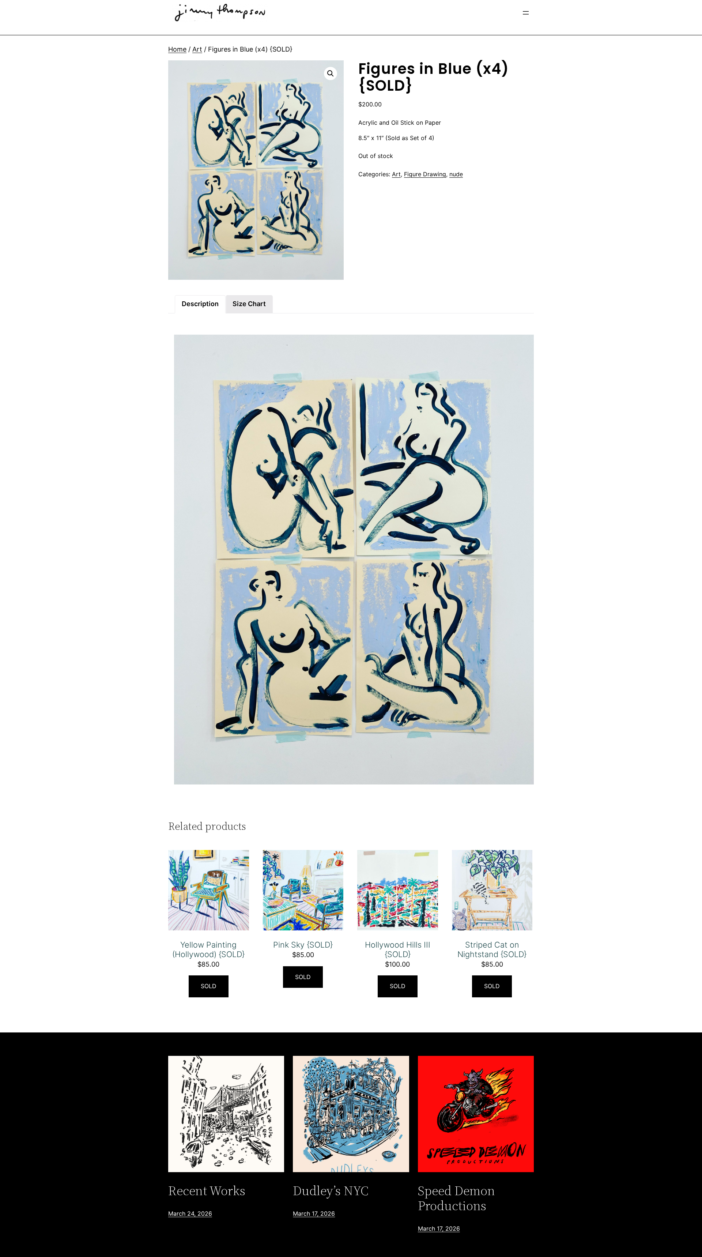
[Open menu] (525, 12)
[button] (330, 73)
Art (197, 49)
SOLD (208, 986)
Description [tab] (200, 304)
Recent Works (206, 1190)
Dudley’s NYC (331, 1190)
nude (456, 174)
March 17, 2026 (314, 1213)
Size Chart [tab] (249, 304)
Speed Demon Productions (456, 1198)
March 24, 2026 (190, 1213)
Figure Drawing (425, 174)
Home (177, 49)
